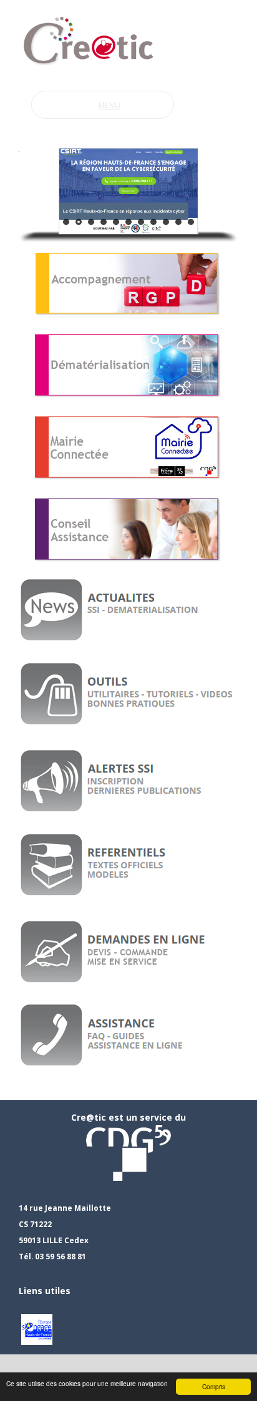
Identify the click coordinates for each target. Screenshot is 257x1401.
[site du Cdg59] (128, 1152)
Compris (213, 1386)
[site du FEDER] (36, 1328)
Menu (109, 105)
